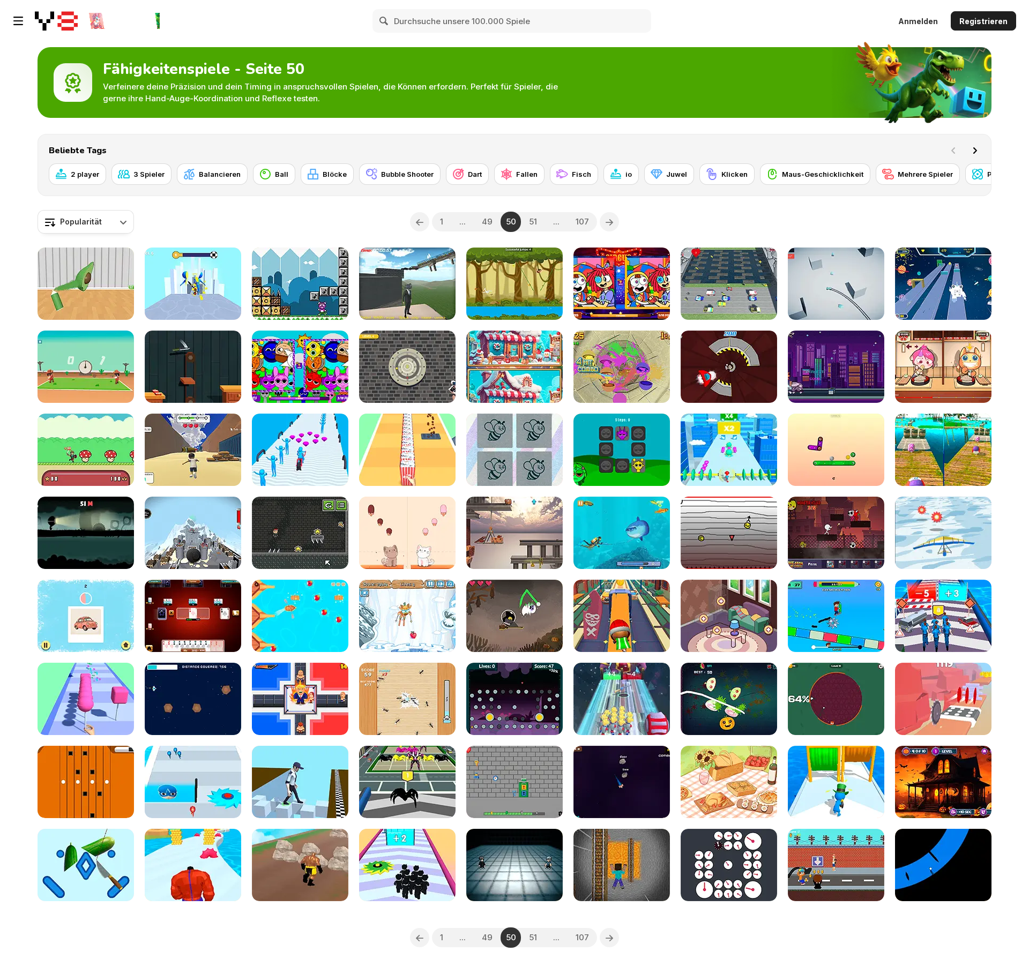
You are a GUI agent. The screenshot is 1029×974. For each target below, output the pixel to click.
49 (487, 221)
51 (533, 221)
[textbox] (85, 222)
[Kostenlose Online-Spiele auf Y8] (56, 21)
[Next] (975, 150)
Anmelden (918, 21)
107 (582, 221)
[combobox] (86, 222)
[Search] (384, 21)
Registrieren (983, 21)
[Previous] (419, 221)
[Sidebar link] (18, 21)
